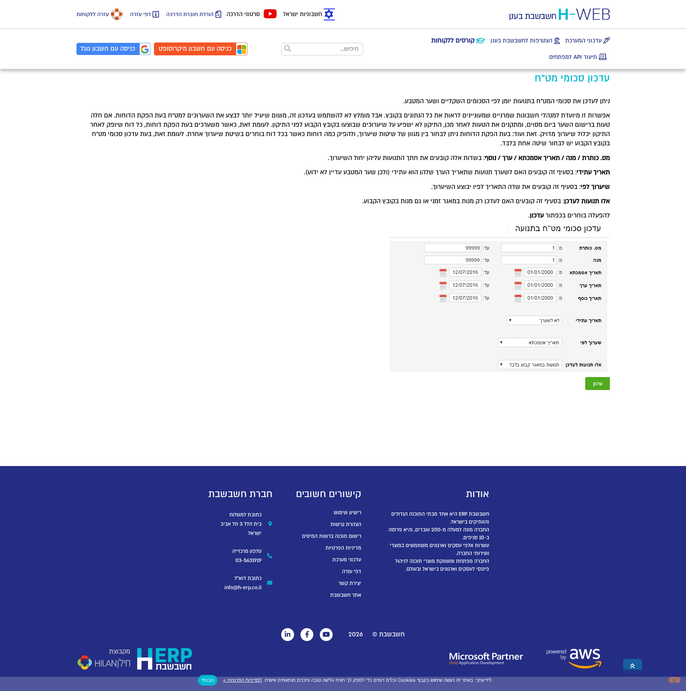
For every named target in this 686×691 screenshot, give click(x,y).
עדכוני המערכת (583, 41)
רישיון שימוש (347, 512)
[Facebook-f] (306, 634)
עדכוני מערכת (346, 559)
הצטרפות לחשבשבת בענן (521, 41)
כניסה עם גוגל (107, 49)
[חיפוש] (288, 49)
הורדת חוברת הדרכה (190, 14)
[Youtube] (326, 634)
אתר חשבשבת (345, 595)
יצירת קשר (349, 583)
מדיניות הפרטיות (343, 548)
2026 (355, 634)
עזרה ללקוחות (92, 14)
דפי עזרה (140, 14)
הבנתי (208, 680)
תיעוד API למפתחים (573, 57)
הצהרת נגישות (345, 524)
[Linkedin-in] (287, 634)
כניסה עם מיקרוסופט (195, 49)
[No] (674, 680)
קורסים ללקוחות (452, 40)
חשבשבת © (388, 634)
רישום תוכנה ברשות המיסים (331, 536)
